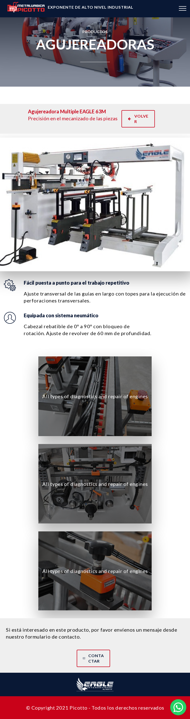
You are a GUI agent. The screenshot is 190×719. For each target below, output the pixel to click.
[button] (178, 707)
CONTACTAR (96, 658)
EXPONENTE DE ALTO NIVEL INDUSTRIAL (90, 7)
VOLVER (141, 119)
